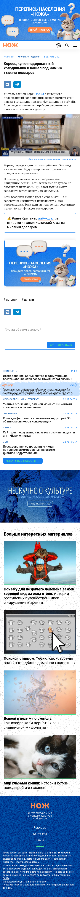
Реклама (40, 827)
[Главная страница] (10, 45)
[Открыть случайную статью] (59, 45)
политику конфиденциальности (57, 884)
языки (7, 427)
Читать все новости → (23, 460)
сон (5, 442)
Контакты (40, 834)
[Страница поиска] (67, 45)
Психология (11, 371)
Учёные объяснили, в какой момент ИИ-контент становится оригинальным (37, 406)
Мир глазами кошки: (36, 785)
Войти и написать (61, 344)
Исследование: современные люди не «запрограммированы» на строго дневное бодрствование (29, 450)
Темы (40, 840)
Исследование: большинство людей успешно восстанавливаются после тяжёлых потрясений (37, 377)
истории (9, 56)
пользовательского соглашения (20, 884)
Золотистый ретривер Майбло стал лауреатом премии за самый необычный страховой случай (37, 391)
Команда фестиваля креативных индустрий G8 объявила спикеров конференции (37, 420)
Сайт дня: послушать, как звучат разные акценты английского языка (39, 434)
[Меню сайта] (75, 45)
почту (6, 878)
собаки (7, 385)
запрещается (39, 868)
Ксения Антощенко (28, 56)
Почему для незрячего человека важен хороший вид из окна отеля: (39, 596)
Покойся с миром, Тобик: (40, 660)
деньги (29, 299)
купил (40, 94)
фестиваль (10, 413)
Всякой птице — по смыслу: (29, 723)
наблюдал (46, 218)
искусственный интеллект (21, 399)
